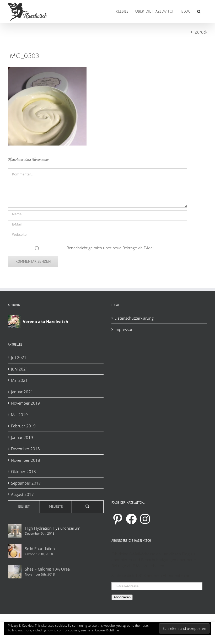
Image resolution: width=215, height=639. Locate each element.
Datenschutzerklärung (134, 318)
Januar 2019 (22, 437)
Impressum (125, 329)
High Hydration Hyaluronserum (52, 528)
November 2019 (25, 403)
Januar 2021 (22, 391)
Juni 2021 (19, 369)
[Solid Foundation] (15, 551)
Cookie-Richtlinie (107, 630)
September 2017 (26, 483)
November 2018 (25, 460)
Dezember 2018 (25, 448)
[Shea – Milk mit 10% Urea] (15, 571)
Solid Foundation (40, 548)
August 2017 (22, 494)
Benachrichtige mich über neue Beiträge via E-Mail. (111, 247)
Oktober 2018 (23, 471)
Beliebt (24, 506)
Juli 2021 (18, 357)
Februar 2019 (23, 425)
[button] (199, 11)
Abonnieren (122, 597)
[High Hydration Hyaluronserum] (15, 531)
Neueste (56, 506)
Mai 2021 (19, 380)
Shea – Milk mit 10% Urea (47, 569)
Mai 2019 (19, 414)
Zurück (201, 32)
